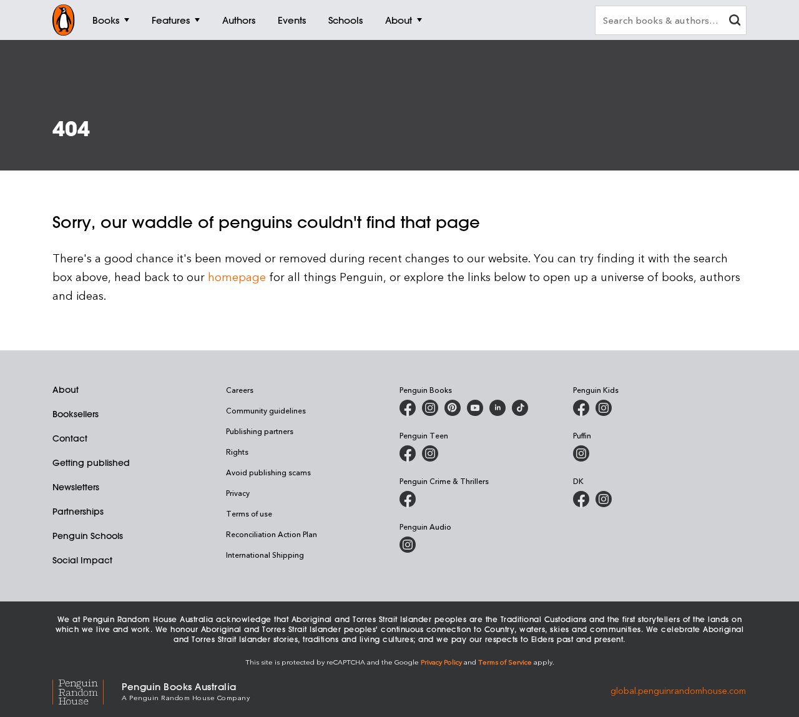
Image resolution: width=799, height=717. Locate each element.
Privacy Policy (441, 661)
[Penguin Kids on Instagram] (604, 408)
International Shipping (265, 554)
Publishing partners (259, 431)
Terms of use (249, 513)
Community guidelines (266, 410)
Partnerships (78, 511)
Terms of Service (505, 661)
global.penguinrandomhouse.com (678, 690)
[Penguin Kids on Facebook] (581, 408)
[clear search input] (734, 21)
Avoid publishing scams (268, 472)
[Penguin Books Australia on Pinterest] (452, 408)
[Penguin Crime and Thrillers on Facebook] (408, 499)
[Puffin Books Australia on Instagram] (581, 453)
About (65, 389)
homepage (237, 276)
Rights (237, 451)
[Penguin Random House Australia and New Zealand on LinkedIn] (497, 408)
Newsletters (75, 487)
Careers (239, 389)
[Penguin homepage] (63, 20)
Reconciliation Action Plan (271, 534)
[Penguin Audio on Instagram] (408, 545)
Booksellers (75, 414)
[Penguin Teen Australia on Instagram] (430, 453)
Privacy (238, 492)
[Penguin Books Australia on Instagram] (430, 408)
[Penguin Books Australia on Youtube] (475, 408)
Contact (69, 438)
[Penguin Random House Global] (87, 690)
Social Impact (82, 560)
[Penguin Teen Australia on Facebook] (408, 453)
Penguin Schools (87, 535)
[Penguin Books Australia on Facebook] (408, 408)
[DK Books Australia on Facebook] (581, 499)
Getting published (91, 462)
